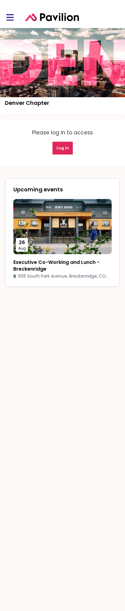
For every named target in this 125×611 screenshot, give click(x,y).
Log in (62, 148)
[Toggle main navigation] (10, 17)
